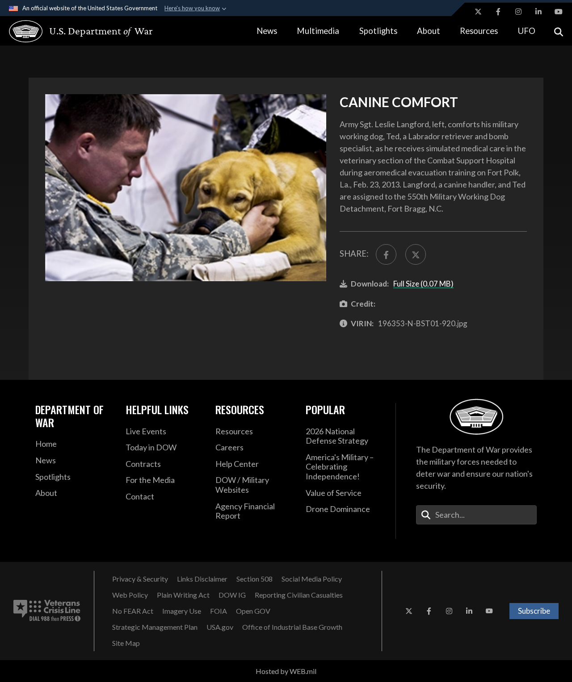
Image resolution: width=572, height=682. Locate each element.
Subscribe (534, 610)
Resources (479, 31)
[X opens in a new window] (478, 11)
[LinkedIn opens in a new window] (538, 11)
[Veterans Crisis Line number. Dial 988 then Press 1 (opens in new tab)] (46, 611)
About (428, 31)
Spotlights (378, 31)
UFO (526, 31)
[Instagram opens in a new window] (518, 11)
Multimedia (318, 31)
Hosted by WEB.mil (286, 671)
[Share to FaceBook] (386, 254)
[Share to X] (415, 254)
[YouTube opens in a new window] (558, 11)
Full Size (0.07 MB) (423, 283)
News (267, 31)
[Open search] (558, 31)
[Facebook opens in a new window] (498, 11)
